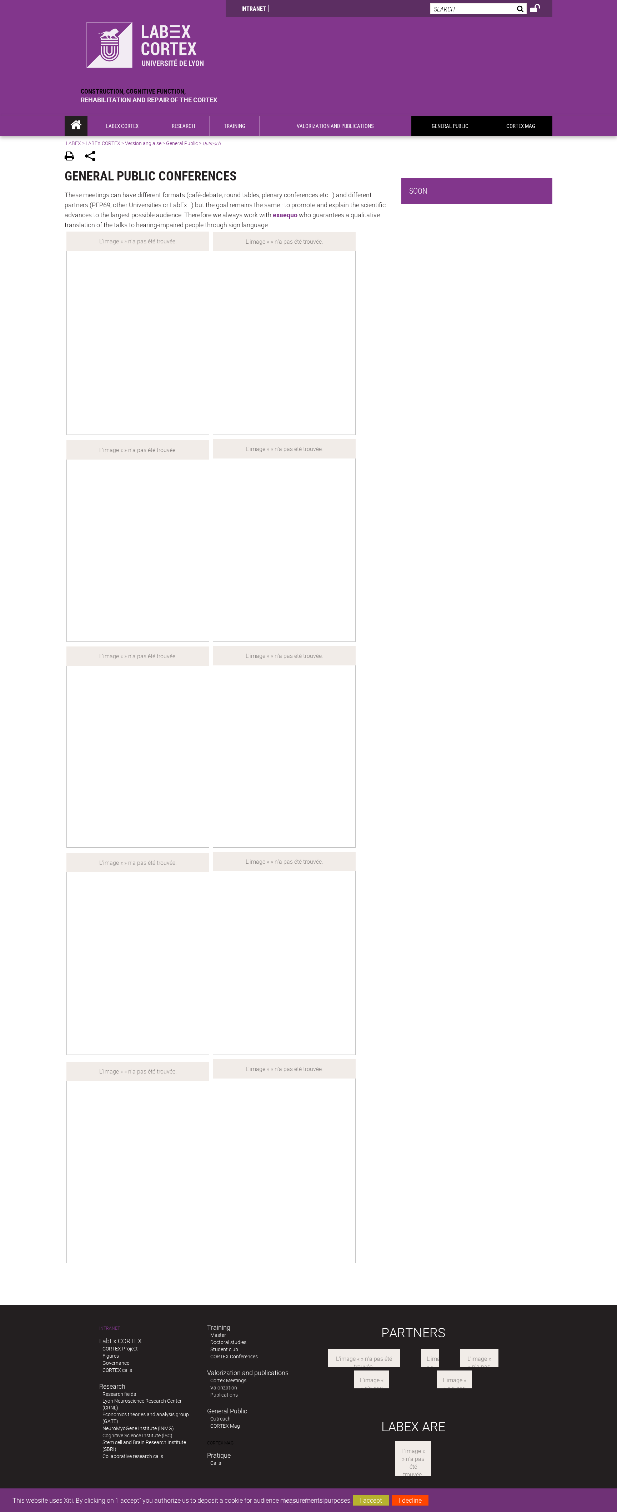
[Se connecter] (539, 9)
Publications (224, 1394)
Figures (110, 1355)
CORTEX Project (120, 1348)
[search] (478, 8)
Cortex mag (220, 1443)
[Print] (72, 157)
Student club (224, 1349)
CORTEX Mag (225, 1425)
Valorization (223, 1387)
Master (218, 1335)
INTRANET (253, 9)
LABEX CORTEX (103, 143)
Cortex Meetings (228, 1380)
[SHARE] (92, 157)
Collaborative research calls (132, 1456)
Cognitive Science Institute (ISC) (137, 1435)
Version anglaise (143, 143)
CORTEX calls (117, 1370)
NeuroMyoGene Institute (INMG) (138, 1428)
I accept (371, 1500)
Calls (215, 1462)
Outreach (220, 1418)
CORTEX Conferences (234, 1356)
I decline (410, 1500)
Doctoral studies (228, 1342)
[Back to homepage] (145, 43)
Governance (115, 1362)
